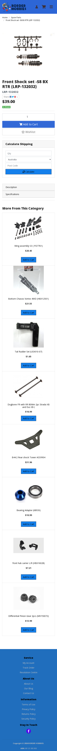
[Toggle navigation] (51, 7)
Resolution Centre (28, 672)
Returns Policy (29, 713)
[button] (28, 132)
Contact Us (28, 693)
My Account (28, 662)
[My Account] (36, 7)
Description (11, 187)
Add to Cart (30, 124)
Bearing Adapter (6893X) (29, 510)
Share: (7, 97)
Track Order (28, 667)
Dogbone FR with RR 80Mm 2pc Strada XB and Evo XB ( (29, 406)
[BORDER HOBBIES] (14, 6)
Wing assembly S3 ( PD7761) (28, 245)
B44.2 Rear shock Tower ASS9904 (28, 457)
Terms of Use (28, 704)
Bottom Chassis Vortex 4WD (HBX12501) (28, 298)
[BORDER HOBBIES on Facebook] (28, 731)
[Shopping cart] (44, 7)
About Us (28, 683)
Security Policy (28, 718)
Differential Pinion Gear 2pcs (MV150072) (28, 616)
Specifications (12, 194)
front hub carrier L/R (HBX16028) (28, 563)
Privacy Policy (28, 709)
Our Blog (28, 688)
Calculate (29, 171)
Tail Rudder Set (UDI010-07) (28, 351)
